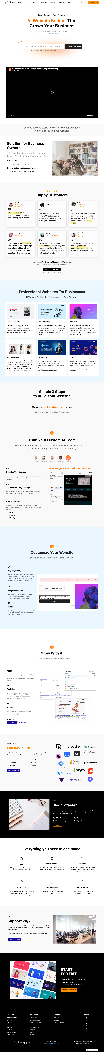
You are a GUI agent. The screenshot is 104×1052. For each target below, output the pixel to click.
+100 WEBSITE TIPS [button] (35, 1027)
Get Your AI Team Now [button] (52, 269)
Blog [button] (57, 825)
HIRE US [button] (32, 1034)
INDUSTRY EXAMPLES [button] (35, 1025)
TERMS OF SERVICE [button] (59, 1022)
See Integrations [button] (13, 770)
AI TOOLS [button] (32, 1029)
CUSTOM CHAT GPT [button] (12, 1032)
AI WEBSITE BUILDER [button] (12, 1017)
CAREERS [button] (56, 1020)
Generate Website (75, 46)
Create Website (93, 2)
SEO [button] (8, 1025)
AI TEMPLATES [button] (33, 1017)
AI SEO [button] (13, 722)
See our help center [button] (14, 939)
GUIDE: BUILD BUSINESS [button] (36, 1022)
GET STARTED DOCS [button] (35, 1020)
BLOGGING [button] (9, 1022)
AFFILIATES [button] (57, 1017)
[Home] (13, 2)
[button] (44, 2)
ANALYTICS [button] (10, 1027)
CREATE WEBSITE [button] (68, 990)
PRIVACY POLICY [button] (58, 1025)
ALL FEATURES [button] (10, 1034)
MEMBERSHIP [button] (10, 1029)
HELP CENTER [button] (33, 1032)
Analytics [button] (23, 722)
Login (84, 2)
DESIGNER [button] (9, 1020)
